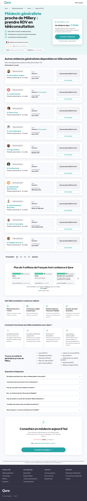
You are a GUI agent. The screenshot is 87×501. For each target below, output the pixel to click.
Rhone (29, 8)
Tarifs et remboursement (30, 478)
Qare (6, 8)
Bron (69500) (67, 355)
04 (29, 257)
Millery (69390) (39, 8)
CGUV (15, 496)
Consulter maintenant (67, 37)
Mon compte (79, 2)
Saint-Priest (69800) (45, 363)
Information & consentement (74, 476)
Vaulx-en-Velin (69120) (45, 360)
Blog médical (27, 473)
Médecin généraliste (17, 8)
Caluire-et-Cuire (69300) (71, 353)
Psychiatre (5, 481)
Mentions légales (7, 496)
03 (25, 257)
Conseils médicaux (28, 481)
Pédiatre (4, 478)
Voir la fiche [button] (68, 80)
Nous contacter (49, 476)
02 (21, 257)
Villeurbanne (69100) (45, 355)
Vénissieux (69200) (44, 358)
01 (17, 257)
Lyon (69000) (42, 353)
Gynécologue (6, 476)
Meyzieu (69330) (68, 362)
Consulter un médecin (42, 450)
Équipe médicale (28, 476)
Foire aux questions (50, 473)
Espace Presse (49, 478)
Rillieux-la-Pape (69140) (70, 365)
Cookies (68, 478)
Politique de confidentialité (73, 473)
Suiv (35, 257)
